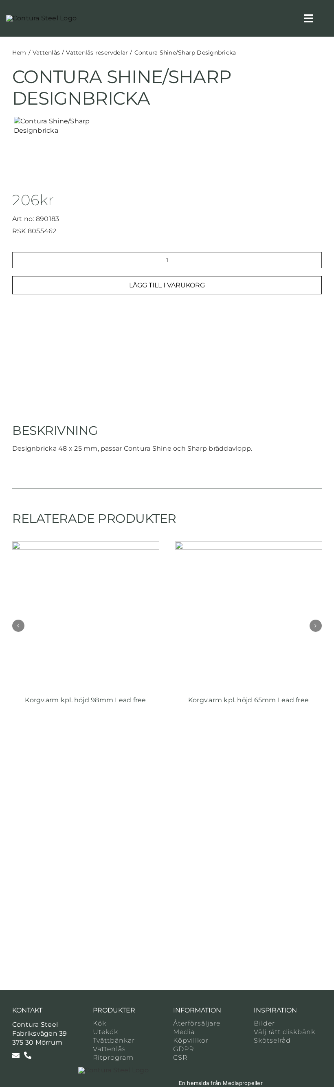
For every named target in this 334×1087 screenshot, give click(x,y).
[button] (18, 626)
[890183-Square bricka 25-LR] (75, 126)
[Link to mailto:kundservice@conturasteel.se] (16, 1055)
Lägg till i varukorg (167, 285)
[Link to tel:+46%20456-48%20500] (27, 1055)
